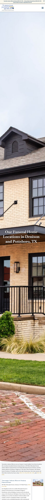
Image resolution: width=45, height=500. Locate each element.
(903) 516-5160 (23, 473)
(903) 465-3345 (30, 473)
